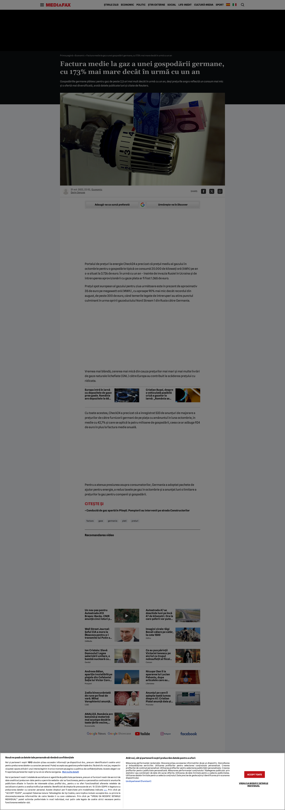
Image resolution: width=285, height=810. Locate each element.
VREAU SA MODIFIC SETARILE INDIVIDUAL (253, 784)
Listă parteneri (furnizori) (138, 781)
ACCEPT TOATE (254, 774)
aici (105, 790)
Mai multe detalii (70, 772)
